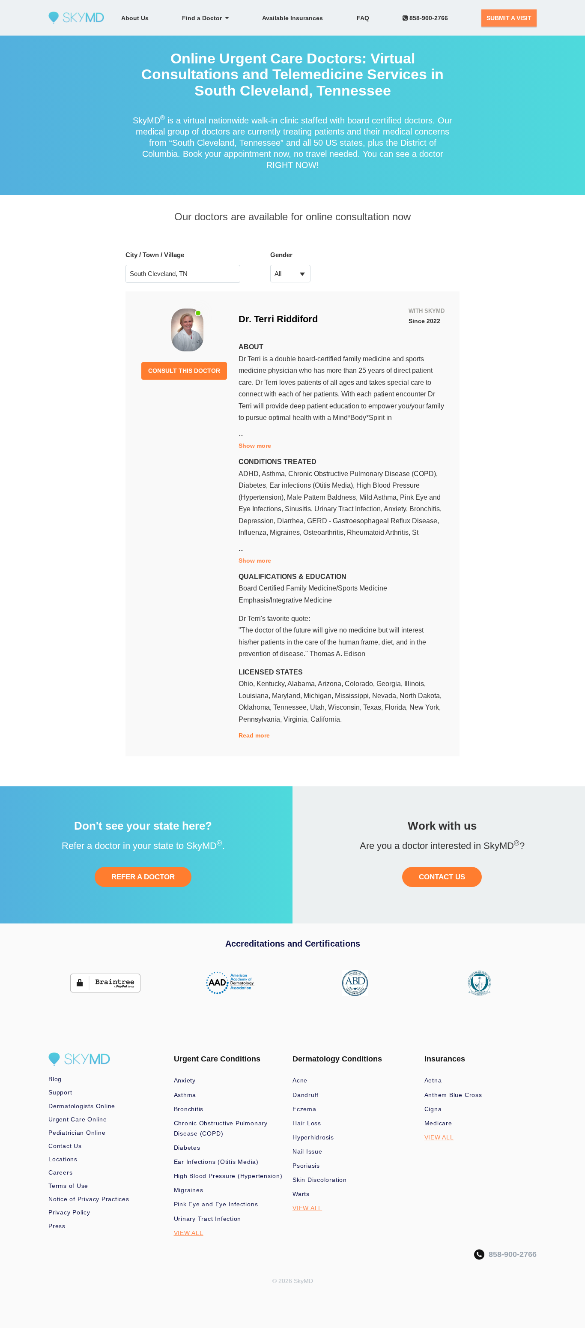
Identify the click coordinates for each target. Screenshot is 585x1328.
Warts (301, 1193)
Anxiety (185, 1080)
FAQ (363, 18)
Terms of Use (68, 1185)
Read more (254, 735)
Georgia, (390, 683)
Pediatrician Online (77, 1132)
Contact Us (65, 1145)
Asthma (185, 1094)
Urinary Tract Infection (208, 1218)
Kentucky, (272, 683)
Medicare (438, 1123)
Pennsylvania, (261, 719)
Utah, (319, 707)
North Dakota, (421, 695)
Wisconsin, (345, 707)
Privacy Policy (69, 1212)
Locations (63, 1159)
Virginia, (297, 719)
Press (57, 1226)
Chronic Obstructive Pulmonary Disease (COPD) (221, 1128)
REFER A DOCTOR (143, 877)
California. (326, 719)
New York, (425, 707)
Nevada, (386, 695)
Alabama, (302, 683)
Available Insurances (292, 18)
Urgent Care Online (77, 1119)
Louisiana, (255, 695)
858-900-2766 (428, 18)
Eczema (304, 1109)
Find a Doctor (203, 18)
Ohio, (248, 683)
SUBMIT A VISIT (509, 18)
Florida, (397, 707)
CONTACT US (442, 877)
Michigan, (319, 695)
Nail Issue (307, 1151)
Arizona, (331, 683)
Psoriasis (306, 1165)
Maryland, (288, 695)
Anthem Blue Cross (453, 1094)
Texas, (374, 707)
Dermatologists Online (81, 1106)
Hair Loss (306, 1123)
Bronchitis (189, 1109)
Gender (281, 254)
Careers (60, 1172)
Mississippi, (353, 695)
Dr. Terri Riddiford (278, 319)
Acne (299, 1080)
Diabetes (187, 1147)
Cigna (433, 1109)
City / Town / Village (154, 254)
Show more (255, 445)
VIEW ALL (188, 1232)
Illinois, (415, 683)
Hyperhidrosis (313, 1137)
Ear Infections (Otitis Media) (216, 1161)
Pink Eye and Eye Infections (216, 1204)
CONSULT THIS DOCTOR (184, 370)
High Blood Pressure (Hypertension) (228, 1175)
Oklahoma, (256, 707)
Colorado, (360, 683)
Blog (55, 1079)
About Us (135, 18)
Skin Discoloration (319, 1179)
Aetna (433, 1080)
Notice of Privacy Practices (88, 1199)
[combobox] (290, 273)
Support (60, 1092)
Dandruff (305, 1094)
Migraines (188, 1190)
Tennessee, (291, 707)
